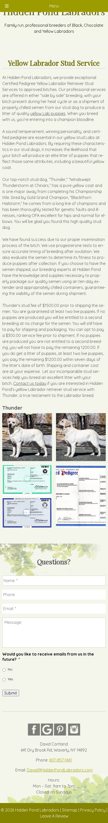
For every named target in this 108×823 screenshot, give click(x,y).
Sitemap (69, 810)
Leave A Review (54, 816)
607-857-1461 (60, 760)
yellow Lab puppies (48, 113)
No (10, 669)
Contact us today (29, 383)
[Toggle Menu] (7, 6)
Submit (10, 693)
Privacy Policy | (93, 810)
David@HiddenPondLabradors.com (60, 770)
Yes (10, 679)
